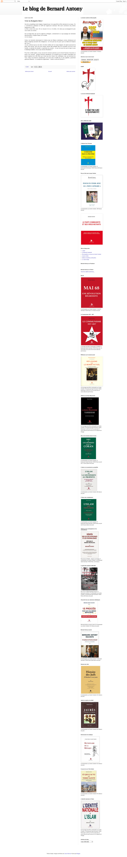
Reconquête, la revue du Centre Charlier (91, 254)
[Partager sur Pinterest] (41, 67)
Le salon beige (85, 259)
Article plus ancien (71, 71)
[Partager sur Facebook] (39, 67)
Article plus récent (29, 71)
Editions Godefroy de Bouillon (89, 257)
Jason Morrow (67, 853)
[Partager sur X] (38, 67)
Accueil (50, 71)
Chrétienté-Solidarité (87, 252)
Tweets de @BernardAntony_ (88, 271)
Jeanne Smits (85, 256)
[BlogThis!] (36, 67)
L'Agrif (83, 250)
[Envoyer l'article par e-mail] (32, 66)
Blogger (78, 853)
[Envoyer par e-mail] (34, 67)
